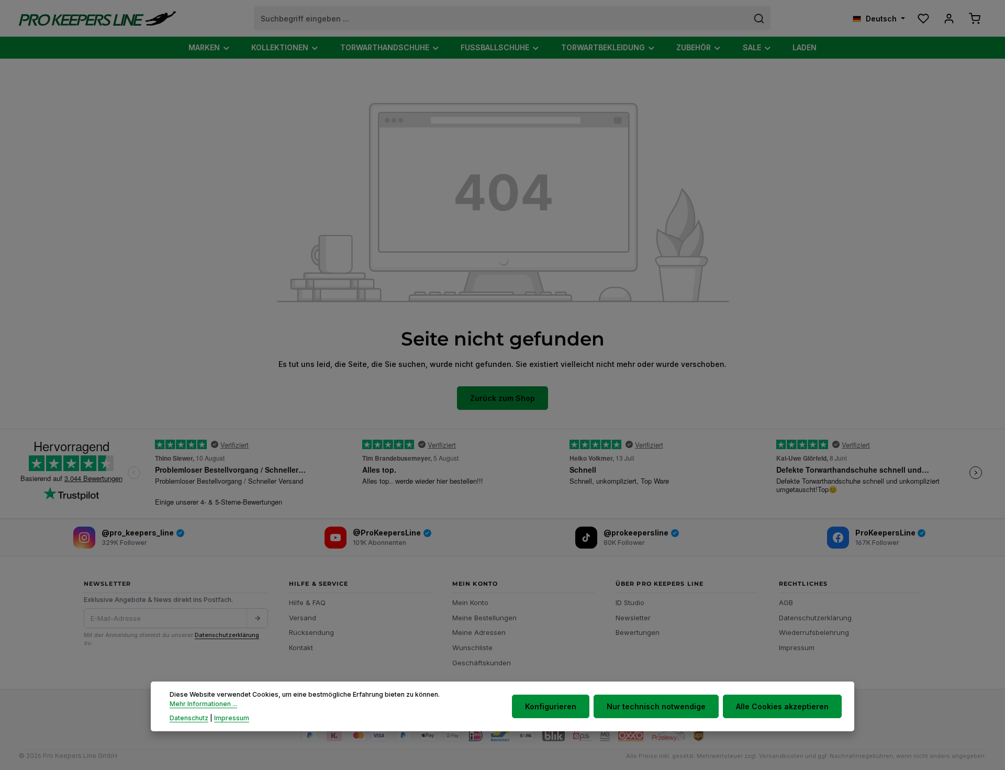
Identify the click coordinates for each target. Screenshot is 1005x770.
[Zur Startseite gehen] (97, 18)
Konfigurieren (550, 706)
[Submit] (257, 618)
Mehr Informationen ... (203, 704)
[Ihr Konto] (949, 18)
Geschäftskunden (481, 663)
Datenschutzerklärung (227, 635)
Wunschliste (472, 647)
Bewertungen (638, 632)
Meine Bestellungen (484, 617)
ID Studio (630, 602)
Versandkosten (781, 756)
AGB (786, 602)
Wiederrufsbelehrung (814, 632)
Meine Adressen (479, 632)
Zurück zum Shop (502, 398)
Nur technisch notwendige (656, 706)
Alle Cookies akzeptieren (782, 706)
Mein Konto (470, 602)
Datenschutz (189, 718)
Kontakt (301, 647)
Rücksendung (311, 632)
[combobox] (501, 18)
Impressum (796, 647)
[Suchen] (759, 18)
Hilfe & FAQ (307, 602)
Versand (302, 617)
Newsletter (633, 617)
